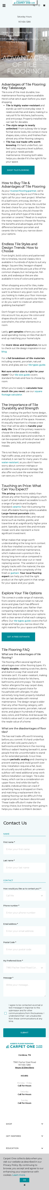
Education (12, 1148)
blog (4, 351)
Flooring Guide (24, 32)
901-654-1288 (24, 22)
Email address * (10, 924)
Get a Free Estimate (18, 636)
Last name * (9, 860)
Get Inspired (13, 1136)
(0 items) (44, 5)
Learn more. (18, 1175)
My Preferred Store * (13, 961)
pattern (15, 573)
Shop (9, 1124)
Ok (24, 1180)
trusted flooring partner (23, 191)
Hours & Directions (24, 1067)
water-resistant (10, 462)
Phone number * (11, 906)
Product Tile (12, 35)
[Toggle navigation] (4, 5)
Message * (8, 978)
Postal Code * (9, 942)
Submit (24, 1032)
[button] (34, 5)
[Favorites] (39, 5)
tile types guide (36, 365)
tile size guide (22, 374)
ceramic (16, 507)
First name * (9, 842)
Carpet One (7, 32)
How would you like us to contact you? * (22, 889)
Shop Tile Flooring (18, 170)
